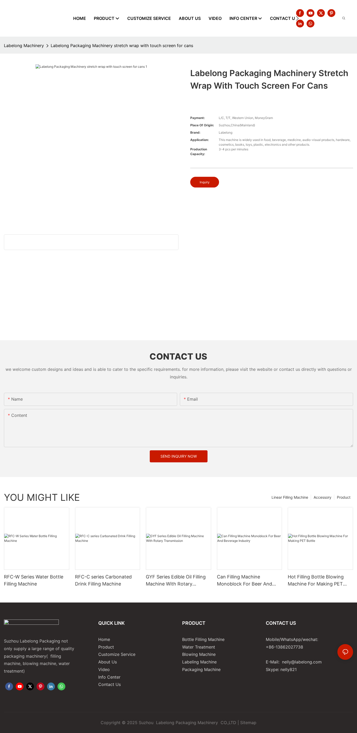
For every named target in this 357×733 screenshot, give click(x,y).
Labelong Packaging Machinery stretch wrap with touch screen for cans (122, 45)
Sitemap (248, 722)
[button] (297, 18)
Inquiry (205, 182)
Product (343, 497)
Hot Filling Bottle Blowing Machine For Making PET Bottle (316, 580)
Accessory (322, 497)
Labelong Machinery (24, 45)
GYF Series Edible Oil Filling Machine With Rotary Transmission (176, 580)
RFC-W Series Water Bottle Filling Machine (33, 580)
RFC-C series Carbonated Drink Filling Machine (103, 580)
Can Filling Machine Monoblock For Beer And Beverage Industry (244, 580)
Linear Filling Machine (290, 497)
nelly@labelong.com (302, 661)
